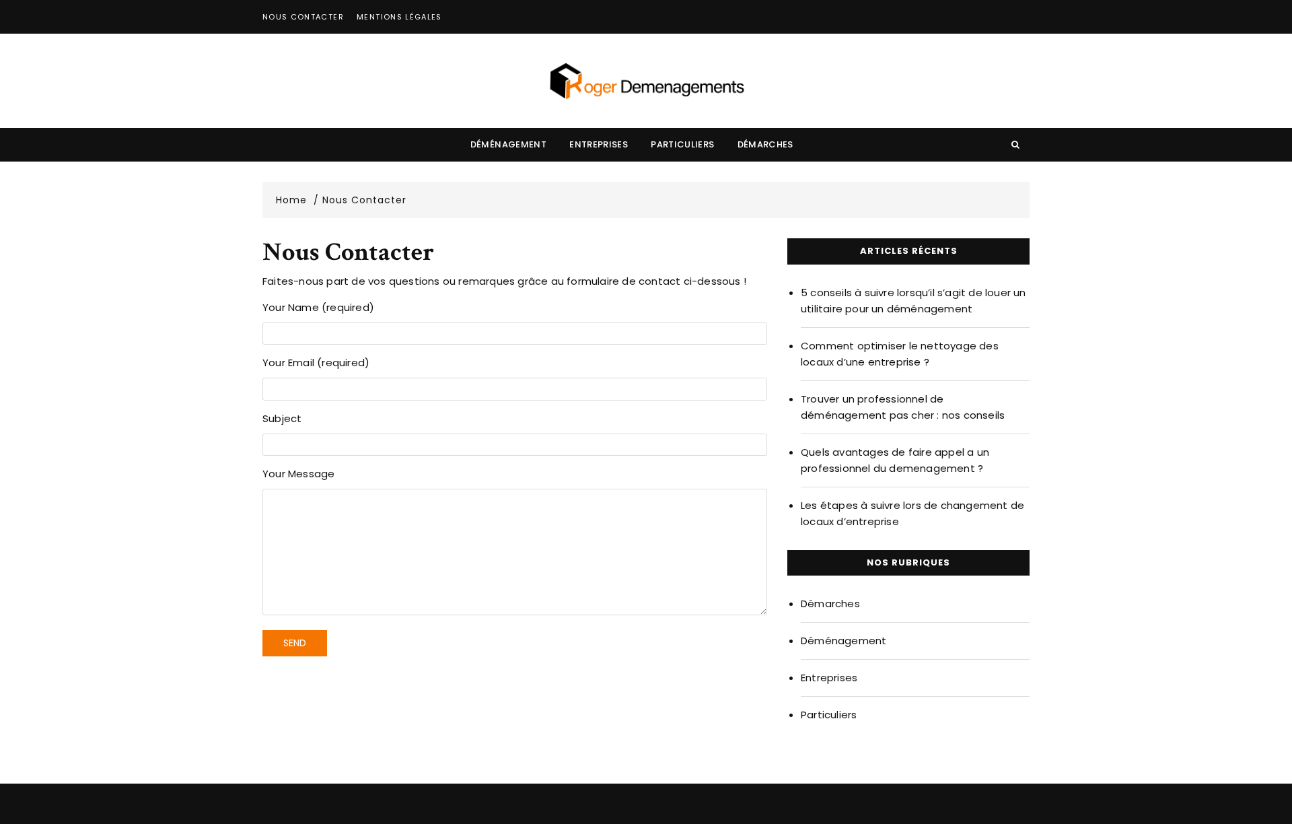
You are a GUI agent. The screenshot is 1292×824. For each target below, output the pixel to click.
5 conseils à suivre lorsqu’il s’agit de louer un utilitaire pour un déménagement (913, 300)
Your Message (298, 474)
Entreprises (598, 144)
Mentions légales (399, 16)
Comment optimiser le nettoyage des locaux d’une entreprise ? (900, 354)
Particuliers (682, 144)
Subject (281, 418)
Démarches (765, 144)
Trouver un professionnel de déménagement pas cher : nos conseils (903, 407)
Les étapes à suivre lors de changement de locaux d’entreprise (912, 513)
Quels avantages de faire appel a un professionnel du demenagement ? (895, 460)
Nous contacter (303, 16)
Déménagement (508, 144)
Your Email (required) (315, 362)
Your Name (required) (318, 307)
